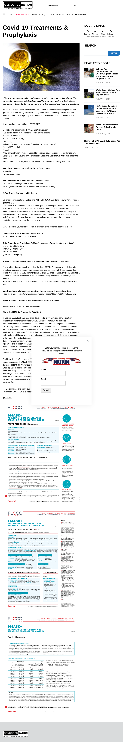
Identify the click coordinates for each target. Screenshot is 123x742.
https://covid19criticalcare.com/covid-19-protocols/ (24, 306)
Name (44, 369)
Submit (46, 390)
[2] (89, 93)
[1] (89, 72)
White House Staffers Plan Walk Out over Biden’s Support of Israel (108, 92)
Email (44, 379)
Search (90, 45)
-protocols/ (7, 398)
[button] (4, 14)
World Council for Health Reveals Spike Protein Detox (107, 127)
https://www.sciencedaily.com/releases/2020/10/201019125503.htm (47, 294)
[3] (89, 110)
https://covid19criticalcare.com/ (24, 236)
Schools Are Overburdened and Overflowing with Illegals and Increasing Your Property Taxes (107, 74)
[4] (89, 128)
